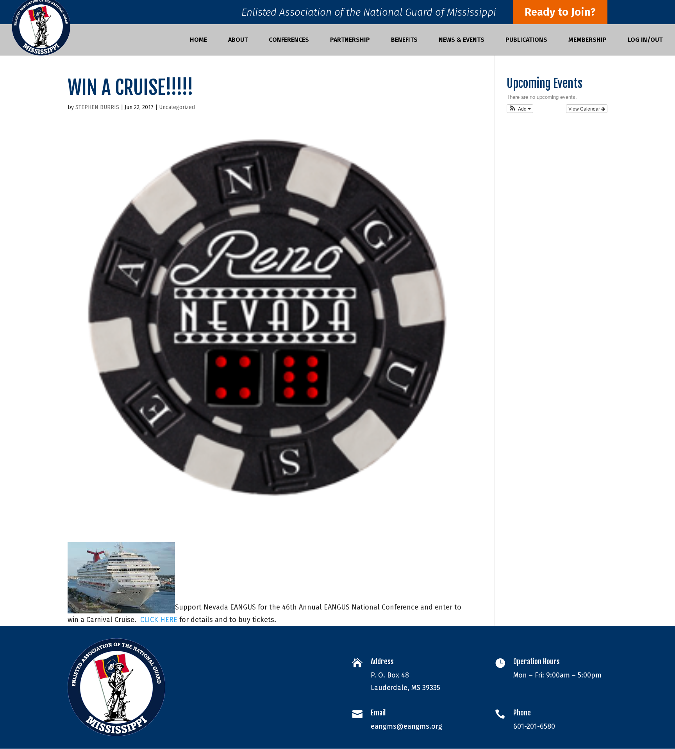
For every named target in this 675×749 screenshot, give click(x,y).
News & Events (461, 40)
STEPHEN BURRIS (97, 107)
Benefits (404, 40)
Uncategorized (177, 107)
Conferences (289, 40)
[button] (520, 109)
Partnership (350, 40)
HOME (198, 40)
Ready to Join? (560, 11)
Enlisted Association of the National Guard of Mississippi (368, 14)
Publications (526, 40)
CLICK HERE (158, 619)
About (238, 40)
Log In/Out (645, 40)
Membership (587, 40)
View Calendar (584, 108)
